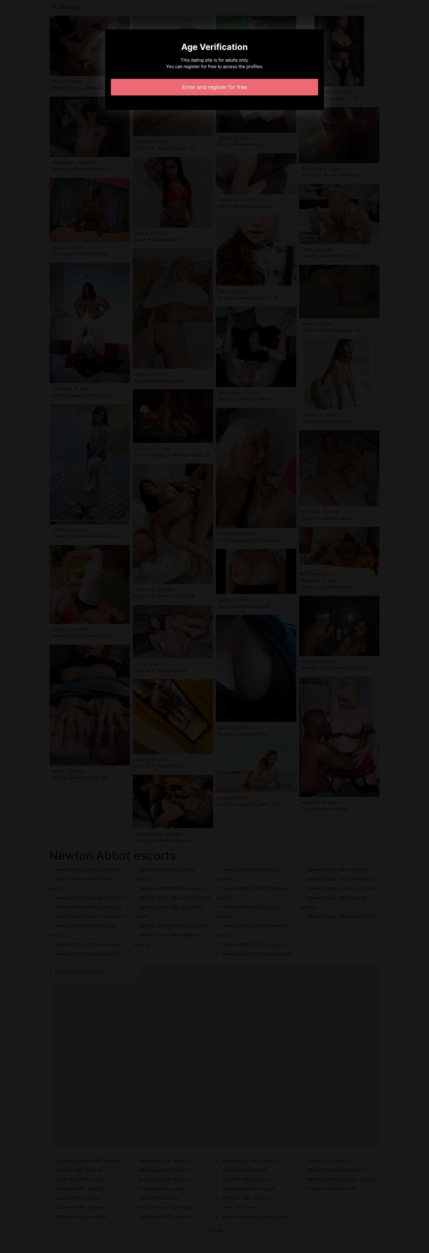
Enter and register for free (214, 87)
